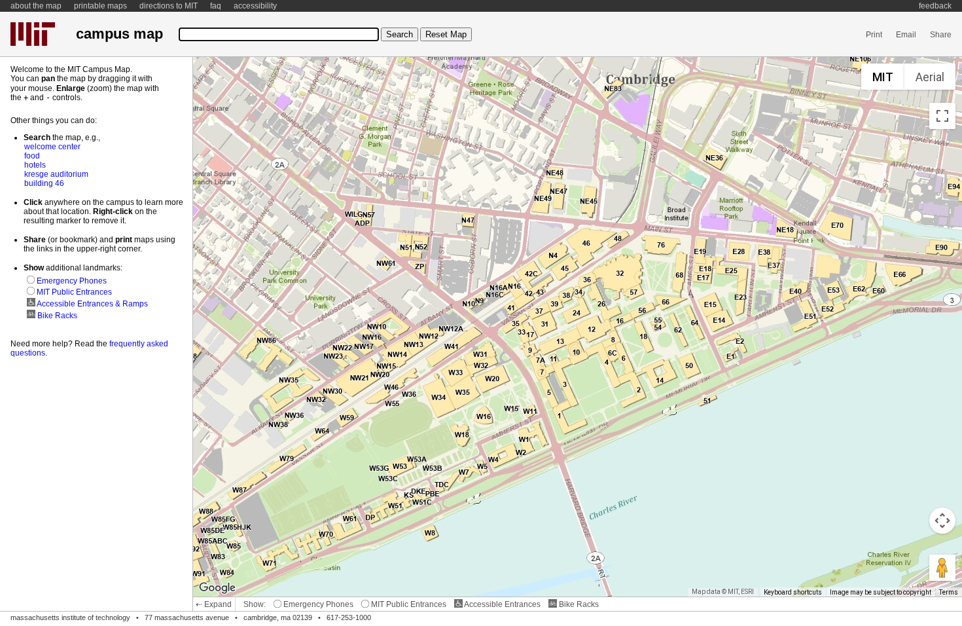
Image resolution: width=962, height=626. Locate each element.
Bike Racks (578, 604)
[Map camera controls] (942, 520)
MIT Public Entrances (407, 604)
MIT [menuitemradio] (882, 77)
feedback (935, 5)
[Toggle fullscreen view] (942, 116)
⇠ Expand (214, 604)
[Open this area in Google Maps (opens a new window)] (217, 588)
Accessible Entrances (502, 604)
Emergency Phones (317, 604)
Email (906, 34)
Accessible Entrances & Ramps (91, 303)
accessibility (255, 5)
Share (941, 34)
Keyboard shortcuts (793, 592)
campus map (119, 34)
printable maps (100, 5)
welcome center (52, 146)
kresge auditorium (56, 174)
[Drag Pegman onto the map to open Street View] (942, 568)
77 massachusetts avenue (187, 617)
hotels (35, 165)
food (32, 155)
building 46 (44, 183)
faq (215, 5)
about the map (36, 5)
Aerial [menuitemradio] (930, 77)
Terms (948, 592)
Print (874, 34)
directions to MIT (168, 5)
